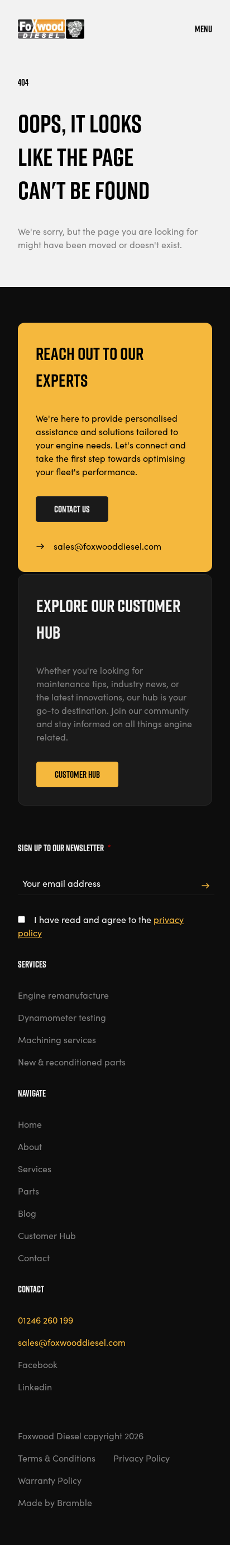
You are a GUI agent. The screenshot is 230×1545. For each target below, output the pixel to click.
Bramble (74, 1502)
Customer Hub (77, 774)
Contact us (72, 509)
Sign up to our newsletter (64, 848)
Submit (205, 886)
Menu (203, 29)
